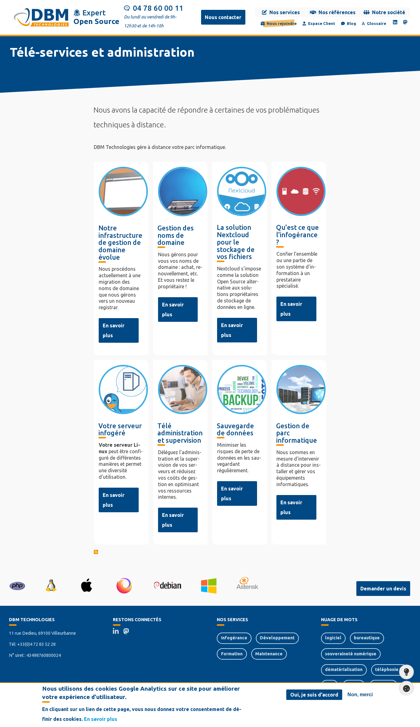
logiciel (333, 637)
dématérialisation (344, 669)
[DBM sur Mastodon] (405, 22)
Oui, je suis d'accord (314, 694)
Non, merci (360, 694)
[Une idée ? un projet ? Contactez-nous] (406, 672)
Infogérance (234, 637)
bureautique (367, 637)
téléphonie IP (389, 669)
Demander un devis (383, 588)
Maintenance (269, 653)
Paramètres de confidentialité (406, 688)
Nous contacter (223, 17)
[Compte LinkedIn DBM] (118, 632)
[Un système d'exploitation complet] (167, 585)
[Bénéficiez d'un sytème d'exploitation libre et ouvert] (50, 585)
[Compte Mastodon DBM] (128, 632)
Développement (277, 637)
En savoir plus (100, 719)
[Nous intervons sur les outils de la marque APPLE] (87, 585)
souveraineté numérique (350, 653)
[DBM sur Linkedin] (395, 22)
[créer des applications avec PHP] (17, 585)
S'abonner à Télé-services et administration (210, 552)
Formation (232, 653)
